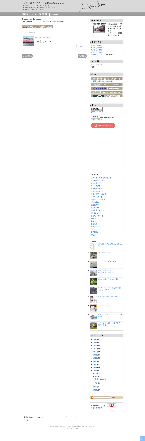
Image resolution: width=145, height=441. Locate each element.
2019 (95, 361)
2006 (95, 390)
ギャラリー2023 (97, 48)
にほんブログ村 (96, 120)
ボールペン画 (97, 188)
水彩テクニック (98, 199)
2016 (95, 370)
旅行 (93, 235)
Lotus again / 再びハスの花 (108, 279)
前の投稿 (82, 56)
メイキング (96, 197)
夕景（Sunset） (45, 41)
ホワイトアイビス (98, 194)
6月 (96, 383)
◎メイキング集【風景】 (101, 178)
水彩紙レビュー (97, 216)
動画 (94, 224)
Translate (60, 21)
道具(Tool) (96, 226)
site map (54, 14)
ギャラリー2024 (97, 45)
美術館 (94, 232)
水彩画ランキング (97, 112)
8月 (96, 376)
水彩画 (80, 46)
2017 (95, 367)
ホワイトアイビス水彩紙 (107, 261)
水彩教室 (25, 14)
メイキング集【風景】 (39, 14)
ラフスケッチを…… (105, 305)
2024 (95, 345)
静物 (93, 218)
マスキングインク (104, 253)
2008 (95, 387)
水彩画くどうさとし (98, 54)
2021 (95, 355)
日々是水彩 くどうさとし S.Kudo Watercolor (43, 3)
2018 (95, 364)
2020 (95, 358)
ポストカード (97, 191)
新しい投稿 (27, 56)
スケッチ (95, 186)
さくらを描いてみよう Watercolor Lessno (107, 271)
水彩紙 (94, 213)
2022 (95, 352)
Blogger (76, 417)
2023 (95, 349)
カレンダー (96, 183)
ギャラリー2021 (97, 52)
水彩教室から (97, 210)
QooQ (76, 428)
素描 (93, 221)
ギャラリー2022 (97, 50)
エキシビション (98, 180)
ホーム (26, 420)
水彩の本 (95, 202)
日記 (94, 229)
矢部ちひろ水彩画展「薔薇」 (108, 297)
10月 (97, 373)
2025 (95, 342)
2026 (95, 339)
